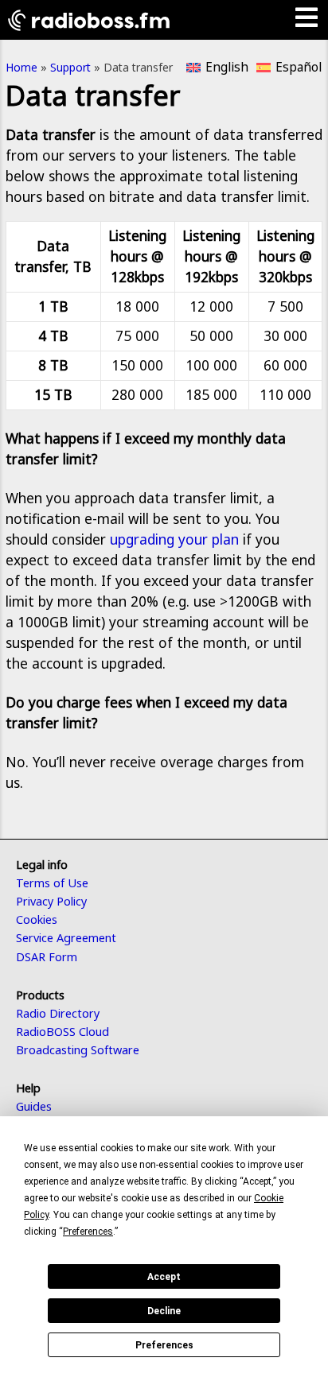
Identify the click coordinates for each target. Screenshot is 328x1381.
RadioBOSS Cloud (62, 1031)
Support (70, 67)
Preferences (164, 1345)
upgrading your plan (174, 539)
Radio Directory (58, 1013)
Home (21, 67)
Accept (164, 1276)
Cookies (36, 919)
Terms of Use (52, 882)
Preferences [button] (88, 1231)
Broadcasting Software (77, 1049)
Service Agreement (66, 937)
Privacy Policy (51, 901)
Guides (34, 1106)
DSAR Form (46, 956)
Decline (164, 1311)
